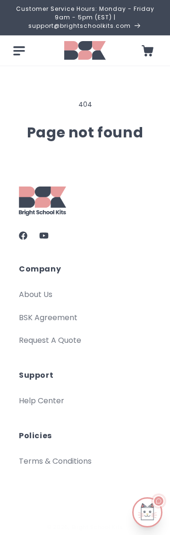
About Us (35, 294)
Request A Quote (50, 340)
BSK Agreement (48, 317)
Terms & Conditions (55, 461)
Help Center (41, 400)
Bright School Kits (98, 527)
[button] (18, 50)
